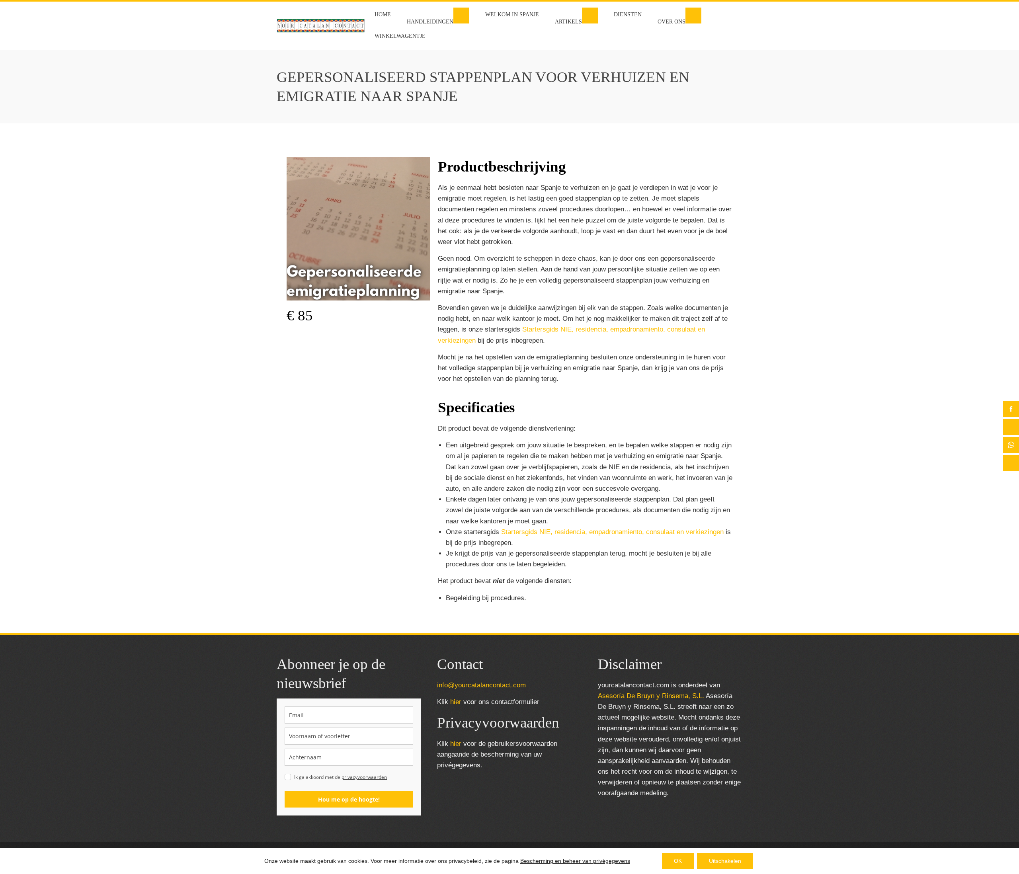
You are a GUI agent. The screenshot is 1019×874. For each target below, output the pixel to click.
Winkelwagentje (400, 36)
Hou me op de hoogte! (349, 799)
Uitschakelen (725, 861)
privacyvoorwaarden (364, 777)
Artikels (568, 22)
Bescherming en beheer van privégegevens (575, 861)
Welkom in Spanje (512, 15)
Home (383, 15)
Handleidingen (430, 22)
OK (678, 861)
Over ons (671, 22)
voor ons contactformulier (494, 702)
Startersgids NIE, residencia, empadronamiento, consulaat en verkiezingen (612, 532)
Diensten (628, 15)
